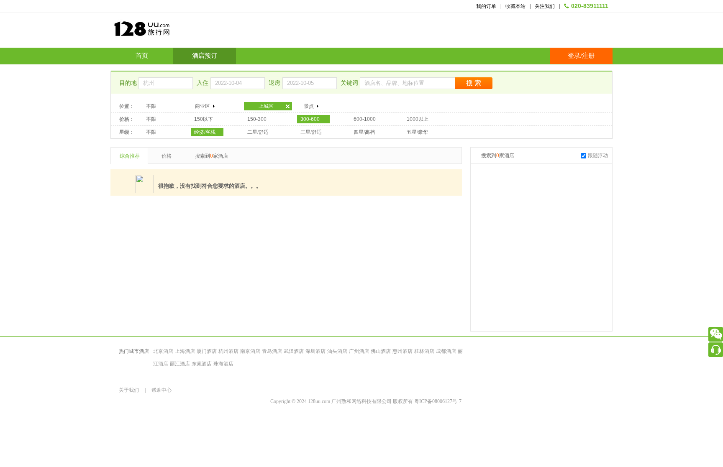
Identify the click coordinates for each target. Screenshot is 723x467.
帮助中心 (161, 390)
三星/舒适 (311, 132)
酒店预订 (204, 55)
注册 (588, 55)
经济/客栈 (204, 132)
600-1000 (365, 119)
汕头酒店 (337, 351)
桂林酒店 (424, 351)
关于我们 (129, 390)
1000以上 (417, 119)
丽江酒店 (180, 364)
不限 (151, 106)
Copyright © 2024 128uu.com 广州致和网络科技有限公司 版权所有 (342, 401)
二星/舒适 (258, 132)
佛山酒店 (381, 351)
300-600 (310, 119)
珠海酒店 (223, 364)
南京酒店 (250, 351)
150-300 (257, 119)
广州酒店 (359, 351)
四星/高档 (364, 132)
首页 (142, 55)
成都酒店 (446, 351)
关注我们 (545, 6)
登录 (574, 55)
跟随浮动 (598, 155)
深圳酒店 (315, 351)
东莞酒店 (202, 364)
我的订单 (486, 6)
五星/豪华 (417, 132)
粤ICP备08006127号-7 (437, 401)
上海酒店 (185, 351)
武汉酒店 (294, 351)
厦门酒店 (207, 351)
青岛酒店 (272, 351)
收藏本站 (515, 6)
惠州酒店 (402, 351)
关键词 (350, 83)
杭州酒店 (228, 351)
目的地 (128, 83)
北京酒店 (163, 351)
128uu (162, 32)
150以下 (203, 119)
